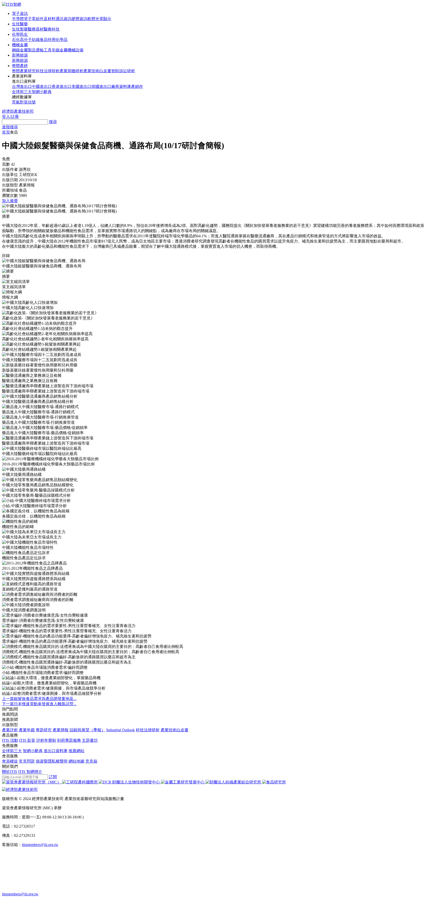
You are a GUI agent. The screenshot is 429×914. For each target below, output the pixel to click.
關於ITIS (9, 772)
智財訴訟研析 (123, 71)
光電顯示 (103, 19)
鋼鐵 (16, 50)
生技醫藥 (20, 24)
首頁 (6, 132)
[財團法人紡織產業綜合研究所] (234, 782)
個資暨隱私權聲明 (52, 761)
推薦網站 (76, 751)
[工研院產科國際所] (80, 782)
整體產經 (20, 66)
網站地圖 (76, 761)
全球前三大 (22, 92)
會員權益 (10, 761)
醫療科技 (52, 29)
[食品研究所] (274, 782)
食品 (44, 39)
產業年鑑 (27, 730)
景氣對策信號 (24, 102)
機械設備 (75, 50)
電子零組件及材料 (40, 19)
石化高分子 (22, 39)
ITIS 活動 (10, 740)
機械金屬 (20, 45)
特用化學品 (58, 39)
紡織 (36, 39)
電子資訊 (20, 13)
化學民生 (20, 34)
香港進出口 (62, 86)
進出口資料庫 (56, 751)
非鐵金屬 (60, 50)
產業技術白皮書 (97, 71)
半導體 (18, 19)
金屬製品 (28, 50)
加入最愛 (10, 201)
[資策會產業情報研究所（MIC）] (32, 782)
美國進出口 (81, 86)
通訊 (60, 19)
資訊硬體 (71, 19)
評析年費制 (46, 740)
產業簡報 (61, 730)
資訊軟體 (87, 19)
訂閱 (53, 777)
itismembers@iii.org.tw (40, 845)
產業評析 (10, 730)
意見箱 (91, 761)
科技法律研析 (48, 71)
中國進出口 (42, 86)
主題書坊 (90, 740)
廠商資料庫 (121, 86)
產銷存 (137, 86)
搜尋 (53, 122)
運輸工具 (44, 50)
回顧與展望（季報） (87, 730)
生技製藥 (20, 29)
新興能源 (20, 55)
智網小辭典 (42, 92)
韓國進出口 (101, 86)
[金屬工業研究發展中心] (183, 782)
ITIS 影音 (27, 740)
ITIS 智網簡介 (30, 772)
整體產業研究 (24, 71)
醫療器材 (36, 29)
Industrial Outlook (120, 730)
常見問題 (27, 761)
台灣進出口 (22, 86)
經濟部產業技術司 (18, 111)
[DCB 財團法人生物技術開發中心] (130, 782)
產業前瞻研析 (71, 71)
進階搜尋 (10, 127)
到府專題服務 (69, 740)
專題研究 (44, 730)
